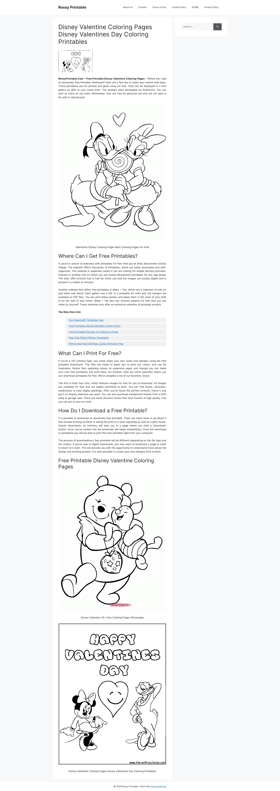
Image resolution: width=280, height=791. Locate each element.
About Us (128, 7)
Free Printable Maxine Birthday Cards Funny (94, 325)
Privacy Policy (211, 7)
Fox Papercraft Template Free (86, 320)
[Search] (217, 26)
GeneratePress (158, 786)
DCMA (195, 7)
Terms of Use (159, 7)
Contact (142, 7)
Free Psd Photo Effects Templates (89, 337)
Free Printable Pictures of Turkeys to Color (93, 331)
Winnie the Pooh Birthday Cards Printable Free (96, 343)
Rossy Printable (72, 7)
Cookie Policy (179, 7)
